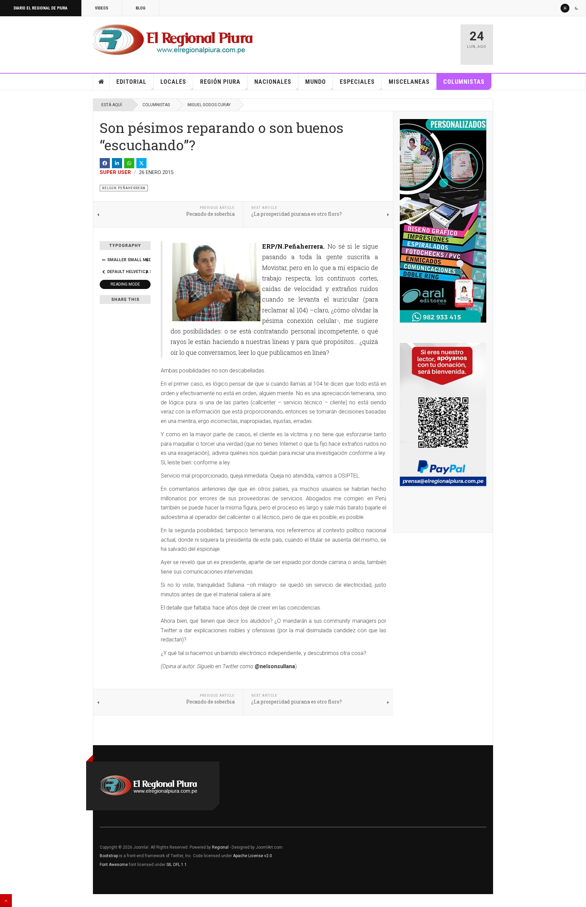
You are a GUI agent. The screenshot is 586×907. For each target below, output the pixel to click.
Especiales (357, 81)
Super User (115, 172)
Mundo (315, 81)
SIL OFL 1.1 (177, 864)
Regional (220, 847)
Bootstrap (109, 855)
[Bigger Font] (147, 260)
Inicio (101, 82)
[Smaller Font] (103, 260)
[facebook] (105, 163)
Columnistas (464, 81)
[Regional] (173, 40)
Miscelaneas (409, 81)
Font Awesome (114, 864)
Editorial (131, 81)
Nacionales (272, 81)
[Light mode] (565, 8)
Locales (173, 81)
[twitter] (141, 163)
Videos (101, 8)
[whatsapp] (129, 163)
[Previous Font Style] (103, 271)
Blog (140, 8)
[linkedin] (117, 163)
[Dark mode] (576, 8)
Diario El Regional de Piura (40, 8)
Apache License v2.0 (252, 855)
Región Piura (220, 81)
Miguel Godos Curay (209, 104)
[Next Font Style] (147, 271)
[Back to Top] (6, 900)
